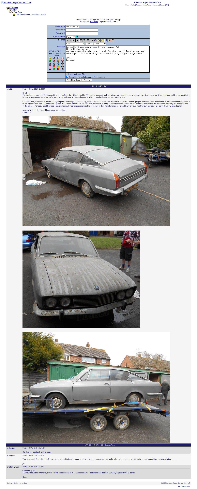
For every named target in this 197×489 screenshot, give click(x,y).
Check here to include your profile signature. (87, 77)
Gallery (14, 10)
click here (94, 22)
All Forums (13, 7)
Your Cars (18, 12)
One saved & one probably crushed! (31, 14)
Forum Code (54, 53)
